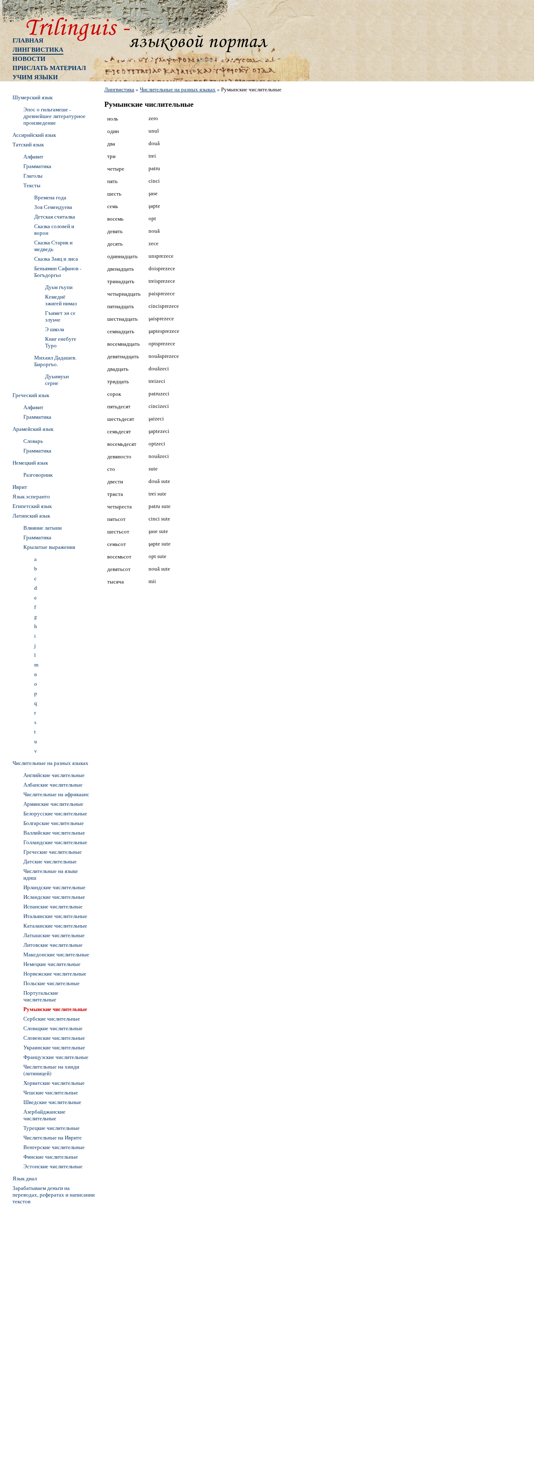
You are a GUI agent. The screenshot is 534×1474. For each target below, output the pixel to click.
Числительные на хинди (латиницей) (51, 1070)
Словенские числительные (54, 1037)
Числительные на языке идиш (50, 874)
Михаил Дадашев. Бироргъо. (55, 361)
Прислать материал (49, 67)
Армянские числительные (53, 803)
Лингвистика (38, 49)
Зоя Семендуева (53, 207)
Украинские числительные (54, 1047)
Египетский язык (32, 506)
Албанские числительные (53, 784)
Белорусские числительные (55, 813)
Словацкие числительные (53, 1028)
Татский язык (28, 144)
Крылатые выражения (49, 547)
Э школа (54, 329)
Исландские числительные (54, 896)
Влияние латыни (42, 527)
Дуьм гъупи (59, 287)
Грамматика (37, 166)
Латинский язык (31, 515)
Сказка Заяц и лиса (56, 258)
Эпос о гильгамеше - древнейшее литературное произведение (54, 116)
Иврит (20, 486)
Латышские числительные (54, 935)
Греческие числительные (52, 851)
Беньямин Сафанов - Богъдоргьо (57, 271)
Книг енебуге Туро (60, 342)
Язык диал (25, 1178)
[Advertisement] (46, 1332)
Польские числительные (51, 983)
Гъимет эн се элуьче (60, 316)
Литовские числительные (53, 944)
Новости (29, 58)
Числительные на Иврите (52, 1137)
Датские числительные (50, 861)
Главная (28, 40)
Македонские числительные (56, 954)
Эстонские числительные (53, 1166)
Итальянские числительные (55, 916)
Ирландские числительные (54, 887)
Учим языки (35, 76)
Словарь (33, 441)
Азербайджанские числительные (44, 1115)
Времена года (50, 197)
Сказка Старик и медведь (53, 246)
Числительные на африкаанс (56, 794)
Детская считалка (54, 216)
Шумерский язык (33, 97)
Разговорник (38, 474)
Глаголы (33, 175)
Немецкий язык (30, 462)
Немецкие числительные (52, 964)
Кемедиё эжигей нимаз (61, 300)
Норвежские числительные (54, 973)
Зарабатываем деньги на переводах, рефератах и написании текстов (54, 1194)
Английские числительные (54, 775)
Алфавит (33, 156)
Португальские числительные (40, 996)
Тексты (31, 185)
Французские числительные (55, 1057)
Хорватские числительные (54, 1083)
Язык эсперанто (31, 496)
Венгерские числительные (54, 1147)
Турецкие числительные (51, 1128)
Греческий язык (31, 395)
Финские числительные (50, 1156)
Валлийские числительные (54, 832)
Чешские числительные (50, 1092)
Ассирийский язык (34, 134)
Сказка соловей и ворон (54, 229)
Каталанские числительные (55, 925)
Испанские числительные (53, 906)
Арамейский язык (33, 429)
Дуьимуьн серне (57, 379)
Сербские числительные (51, 1018)
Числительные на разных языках (178, 89)
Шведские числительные (52, 1102)
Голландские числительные (55, 842)
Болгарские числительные (53, 823)
